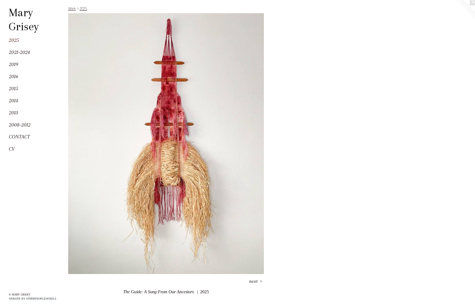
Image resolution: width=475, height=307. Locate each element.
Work (72, 8)
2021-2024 (19, 52)
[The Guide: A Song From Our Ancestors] (166, 143)
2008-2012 (20, 125)
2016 (13, 76)
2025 (14, 40)
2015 (13, 88)
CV (12, 149)
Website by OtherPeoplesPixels (32, 298)
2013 (13, 113)
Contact (19, 137)
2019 (13, 64)
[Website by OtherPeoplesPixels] (464, 11)
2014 (13, 101)
